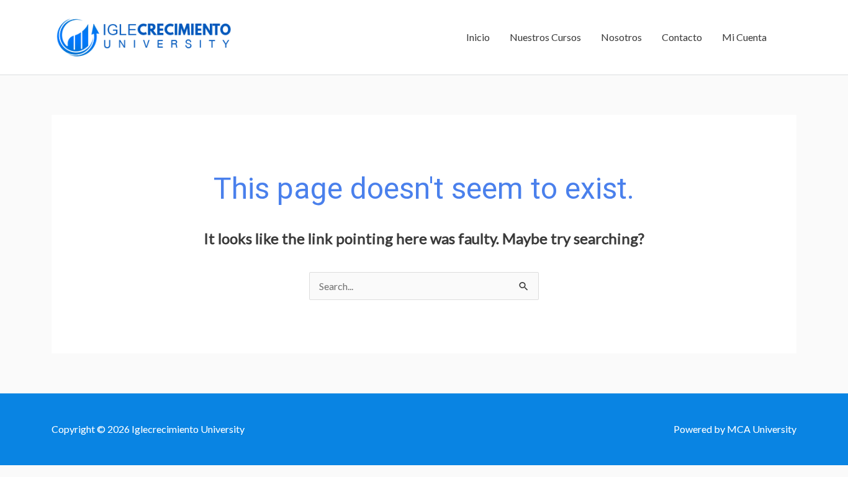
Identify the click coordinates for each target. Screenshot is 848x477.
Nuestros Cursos (545, 37)
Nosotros (621, 37)
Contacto (682, 37)
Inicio (478, 37)
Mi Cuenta (744, 37)
